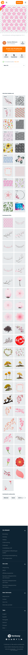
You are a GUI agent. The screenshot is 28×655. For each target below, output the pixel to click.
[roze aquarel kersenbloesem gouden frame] (8, 240)
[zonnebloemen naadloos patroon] (8, 193)
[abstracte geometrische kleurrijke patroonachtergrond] (8, 323)
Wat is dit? (16, 61)
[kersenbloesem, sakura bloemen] (8, 288)
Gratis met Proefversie (14, 49)
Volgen (22, 43)
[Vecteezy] (2, 2)
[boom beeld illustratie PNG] (8, 621)
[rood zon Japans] (8, 586)
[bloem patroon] (8, 111)
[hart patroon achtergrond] (8, 252)
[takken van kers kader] (8, 598)
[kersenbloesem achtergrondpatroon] (8, 339)
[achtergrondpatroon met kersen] (8, 135)
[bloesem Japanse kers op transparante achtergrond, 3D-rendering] (8, 551)
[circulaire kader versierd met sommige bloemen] (8, 299)
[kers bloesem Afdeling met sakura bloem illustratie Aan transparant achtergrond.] (8, 351)
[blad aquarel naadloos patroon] (8, 311)
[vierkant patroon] (8, 158)
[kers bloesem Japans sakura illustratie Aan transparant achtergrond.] (8, 468)
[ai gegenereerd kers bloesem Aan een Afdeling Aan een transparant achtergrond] (8, 562)
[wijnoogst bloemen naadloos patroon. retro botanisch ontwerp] (8, 264)
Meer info (6, 64)
